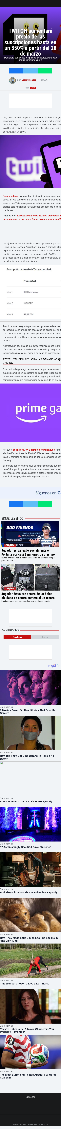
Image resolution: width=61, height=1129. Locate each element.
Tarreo (4, 2)
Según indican (10, 196)
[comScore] (31, 1109)
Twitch (32, 88)
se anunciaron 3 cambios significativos (34, 450)
